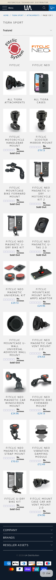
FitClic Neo (41, 52)
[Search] (45, 7)
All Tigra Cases (41, 87)
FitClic (14, 52)
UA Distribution (31, 555)
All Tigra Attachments (14, 87)
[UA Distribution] (28, 8)
